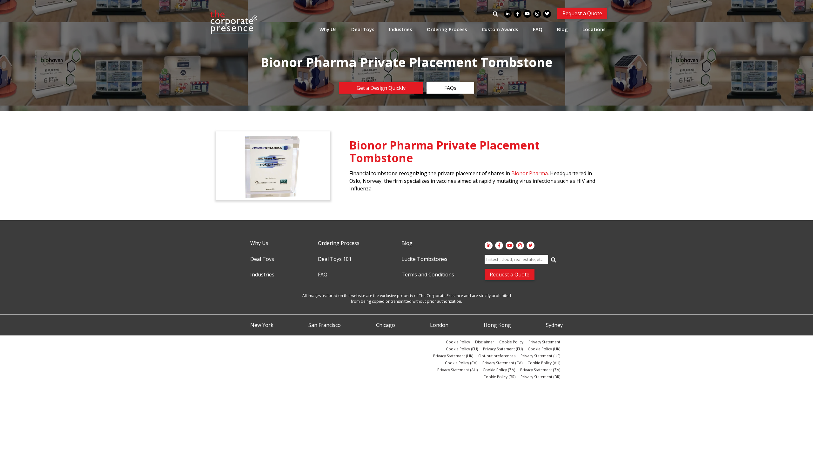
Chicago (385, 325)
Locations (594, 29)
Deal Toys (362, 29)
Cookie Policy (458, 342)
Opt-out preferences (496, 356)
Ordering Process (447, 29)
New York (261, 325)
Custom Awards (500, 29)
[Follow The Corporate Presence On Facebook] (517, 14)
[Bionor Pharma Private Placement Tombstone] (273, 165)
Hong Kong (497, 325)
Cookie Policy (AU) (543, 363)
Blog (562, 29)
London (439, 325)
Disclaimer (484, 342)
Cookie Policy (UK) (544, 349)
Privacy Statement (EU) (503, 349)
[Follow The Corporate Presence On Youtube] (527, 14)
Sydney (554, 325)
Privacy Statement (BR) (540, 377)
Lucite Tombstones (424, 259)
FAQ (537, 29)
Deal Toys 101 (335, 259)
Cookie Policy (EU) (462, 349)
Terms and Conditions (427, 275)
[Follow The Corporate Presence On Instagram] (537, 14)
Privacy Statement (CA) (502, 363)
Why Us (328, 29)
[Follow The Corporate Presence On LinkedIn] (508, 14)
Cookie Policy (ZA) (499, 370)
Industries (400, 29)
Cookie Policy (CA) (461, 363)
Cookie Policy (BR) (499, 377)
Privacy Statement (544, 342)
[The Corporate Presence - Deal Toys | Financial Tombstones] (234, 22)
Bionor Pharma (529, 173)
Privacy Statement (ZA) (540, 370)
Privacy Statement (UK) (453, 356)
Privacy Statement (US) (540, 356)
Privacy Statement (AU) (457, 370)
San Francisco (324, 325)
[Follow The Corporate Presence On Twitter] (547, 14)
